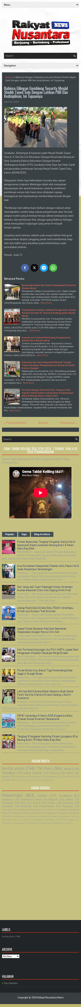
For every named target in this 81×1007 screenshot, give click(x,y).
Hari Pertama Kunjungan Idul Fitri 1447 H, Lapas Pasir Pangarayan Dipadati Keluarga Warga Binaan (48, 651)
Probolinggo (45, 823)
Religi (67, 769)
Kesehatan (51, 776)
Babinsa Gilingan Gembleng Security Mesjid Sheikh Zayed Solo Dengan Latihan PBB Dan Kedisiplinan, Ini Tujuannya (36, 92)
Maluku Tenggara (68, 819)
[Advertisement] (40, 867)
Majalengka (12, 795)
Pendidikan (9, 773)
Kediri (8, 816)
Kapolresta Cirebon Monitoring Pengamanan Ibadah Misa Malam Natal (46, 339)
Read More (46, 302)
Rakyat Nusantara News (51, 997)
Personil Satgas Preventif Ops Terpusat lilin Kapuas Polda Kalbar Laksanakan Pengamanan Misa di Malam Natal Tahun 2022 (47, 392)
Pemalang (31, 823)
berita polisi (13, 768)
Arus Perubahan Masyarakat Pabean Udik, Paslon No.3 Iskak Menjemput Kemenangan (48, 567)
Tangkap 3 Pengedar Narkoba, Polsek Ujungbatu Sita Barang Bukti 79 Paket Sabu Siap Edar (47, 738)
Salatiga (33, 816)
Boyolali (53, 799)
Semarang (67, 803)
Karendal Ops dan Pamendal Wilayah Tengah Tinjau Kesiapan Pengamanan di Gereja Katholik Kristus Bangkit (48, 365)
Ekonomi (35, 776)
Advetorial (45, 779)
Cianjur (51, 803)
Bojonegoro (37, 809)
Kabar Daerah (32, 773)
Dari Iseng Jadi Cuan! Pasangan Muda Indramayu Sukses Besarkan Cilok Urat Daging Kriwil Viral (45, 588)
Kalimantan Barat (31, 799)
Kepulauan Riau (68, 816)
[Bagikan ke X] (34, 268)
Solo (67, 823)
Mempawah (20, 816)
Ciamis (50, 809)
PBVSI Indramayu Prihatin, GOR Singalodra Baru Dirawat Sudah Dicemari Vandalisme (44, 717)
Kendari (27, 812)
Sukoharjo (7, 806)
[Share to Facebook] (25, 268)
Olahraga (20, 776)
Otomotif (11, 779)
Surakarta (65, 795)
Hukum (70, 773)
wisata (5, 776)
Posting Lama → (69, 422)
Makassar (51, 819)
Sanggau (51, 812)
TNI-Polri (44, 768)
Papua (76, 812)
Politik (33, 779)
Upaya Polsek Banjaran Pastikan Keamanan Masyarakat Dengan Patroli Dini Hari (41, 630)
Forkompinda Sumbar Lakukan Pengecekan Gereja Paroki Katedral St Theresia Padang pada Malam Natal (49, 312)
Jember (54, 816)
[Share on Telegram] (44, 268)
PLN (77, 776)
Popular (9, 534)
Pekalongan (18, 823)
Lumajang (25, 819)
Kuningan (67, 806)
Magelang (22, 809)
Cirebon (42, 795)
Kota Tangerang (9, 819)
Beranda (43, 422)
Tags (24, 534)
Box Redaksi (11, 983)
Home (8, 77)
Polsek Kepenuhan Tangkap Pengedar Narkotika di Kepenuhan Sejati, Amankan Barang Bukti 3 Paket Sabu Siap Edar (46, 545)
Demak (37, 803)
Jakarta (69, 799)
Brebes (44, 816)
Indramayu (8, 799)
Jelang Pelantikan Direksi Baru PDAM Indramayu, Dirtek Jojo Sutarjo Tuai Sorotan (45, 609)
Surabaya (62, 809)
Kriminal (54, 773)
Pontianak (7, 803)
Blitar (23, 803)
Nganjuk (64, 812)
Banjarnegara (46, 806)
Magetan (38, 819)
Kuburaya (7, 809)
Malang (39, 812)
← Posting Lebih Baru (15, 422)
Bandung (26, 806)
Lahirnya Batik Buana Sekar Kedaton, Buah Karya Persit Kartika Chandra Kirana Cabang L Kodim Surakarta (45, 694)
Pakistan (6, 823)
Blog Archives (42, 534)
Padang (15, 812)
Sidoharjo (58, 823)
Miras (23, 779)
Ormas (66, 776)
